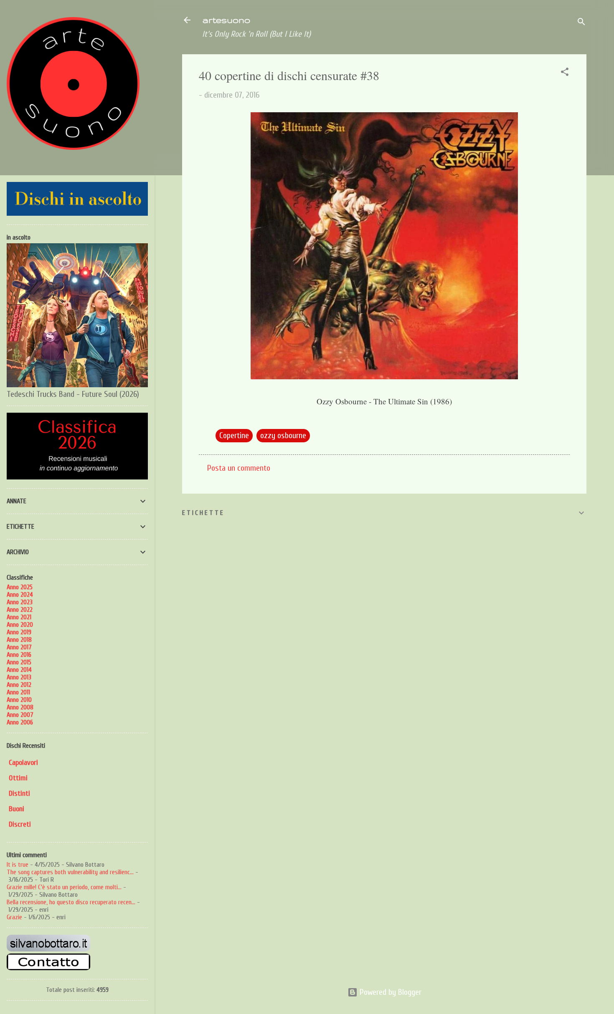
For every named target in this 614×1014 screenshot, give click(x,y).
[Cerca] (581, 22)
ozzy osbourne (283, 435)
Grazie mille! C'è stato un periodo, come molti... (64, 887)
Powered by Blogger (389, 992)
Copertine (234, 435)
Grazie (14, 917)
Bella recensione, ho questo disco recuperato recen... (71, 902)
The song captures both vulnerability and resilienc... (70, 872)
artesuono (226, 20)
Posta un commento (238, 468)
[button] (565, 73)
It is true (17, 864)
